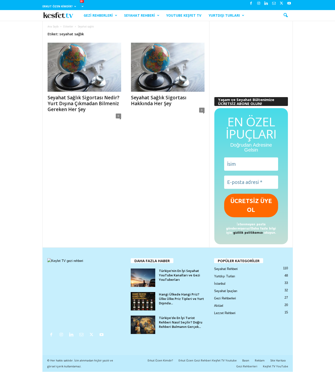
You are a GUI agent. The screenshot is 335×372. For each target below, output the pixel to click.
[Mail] (274, 3)
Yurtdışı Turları (224, 15)
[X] (281, 3)
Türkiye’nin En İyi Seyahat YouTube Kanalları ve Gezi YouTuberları (179, 275)
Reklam (260, 360)
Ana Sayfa (53, 26)
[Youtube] (289, 3)
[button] (285, 15)
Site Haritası (278, 360)
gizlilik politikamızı (248, 232)
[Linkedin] (266, 3)
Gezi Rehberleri (98, 15)
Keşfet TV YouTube (275, 366)
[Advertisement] (251, 56)
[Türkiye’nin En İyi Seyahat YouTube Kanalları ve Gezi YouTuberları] (143, 278)
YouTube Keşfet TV (183, 15)
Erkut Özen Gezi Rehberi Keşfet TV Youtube (208, 360)
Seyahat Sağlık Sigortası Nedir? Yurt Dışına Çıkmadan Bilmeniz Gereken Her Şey (83, 103)
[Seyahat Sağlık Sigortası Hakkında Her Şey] (168, 67)
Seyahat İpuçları (225, 291)
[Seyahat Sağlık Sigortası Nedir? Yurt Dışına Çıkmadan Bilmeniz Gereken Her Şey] (84, 67)
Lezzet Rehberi (224, 313)
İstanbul (219, 283)
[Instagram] (259, 3)
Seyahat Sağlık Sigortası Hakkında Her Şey (158, 100)
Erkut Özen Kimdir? (57, 6)
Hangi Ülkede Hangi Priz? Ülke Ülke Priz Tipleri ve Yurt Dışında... (181, 298)
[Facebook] (251, 3)
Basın (245, 360)
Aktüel (218, 306)
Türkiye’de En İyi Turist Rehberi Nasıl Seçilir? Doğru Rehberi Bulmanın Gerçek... (180, 322)
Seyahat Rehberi (139, 15)
